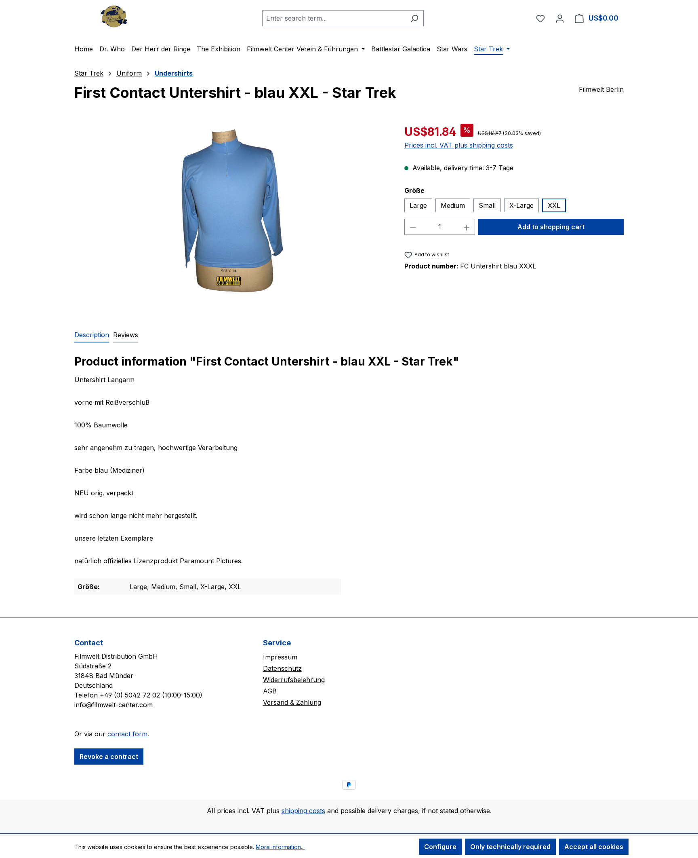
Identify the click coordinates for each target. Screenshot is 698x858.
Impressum (280, 657)
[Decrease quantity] (412, 227)
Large (418, 205)
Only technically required (510, 847)
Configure (440, 847)
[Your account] (560, 18)
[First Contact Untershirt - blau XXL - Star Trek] (231, 210)
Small (487, 205)
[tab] (91, 335)
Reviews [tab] (125, 335)
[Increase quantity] (466, 227)
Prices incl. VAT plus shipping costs (458, 145)
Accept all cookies (593, 847)
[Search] (414, 18)
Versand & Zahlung (292, 702)
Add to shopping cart (550, 227)
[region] (231, 210)
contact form (127, 734)
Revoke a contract (109, 756)
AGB (270, 691)
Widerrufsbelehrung (294, 680)
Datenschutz (282, 668)
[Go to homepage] (114, 16)
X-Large (521, 205)
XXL (554, 205)
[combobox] (333, 18)
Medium (453, 205)
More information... (280, 846)
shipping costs (303, 811)
